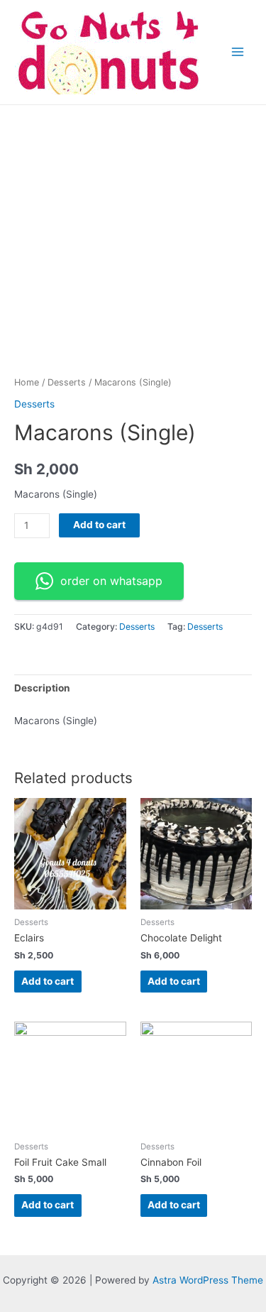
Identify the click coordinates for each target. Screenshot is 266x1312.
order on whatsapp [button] (111, 581)
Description (42, 688)
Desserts (67, 382)
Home (26, 382)
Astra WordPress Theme (208, 1280)
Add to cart (99, 524)
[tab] (133, 688)
